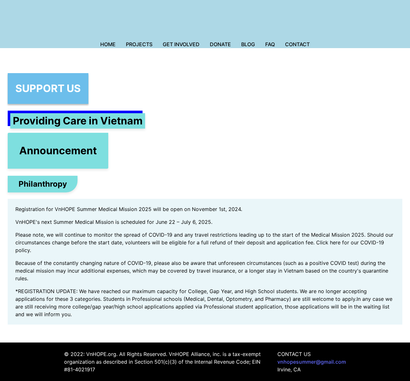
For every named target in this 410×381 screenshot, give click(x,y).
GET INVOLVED (181, 44)
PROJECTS (139, 44)
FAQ (270, 44)
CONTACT (297, 44)
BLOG (248, 44)
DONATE (220, 44)
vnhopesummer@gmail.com (311, 362)
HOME (108, 44)
